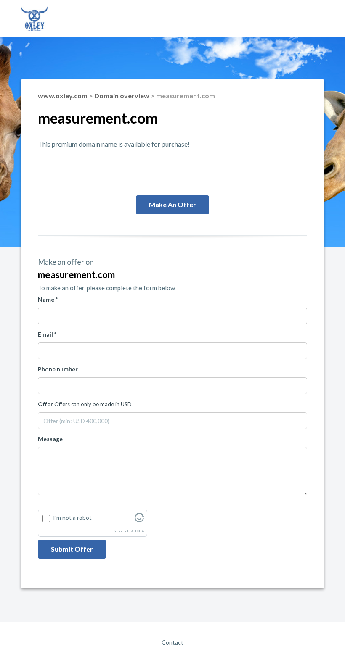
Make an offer (172, 204)
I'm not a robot (72, 517)
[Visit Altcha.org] (139, 520)
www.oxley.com (63, 96)
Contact (172, 642)
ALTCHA (137, 531)
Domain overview (121, 96)
